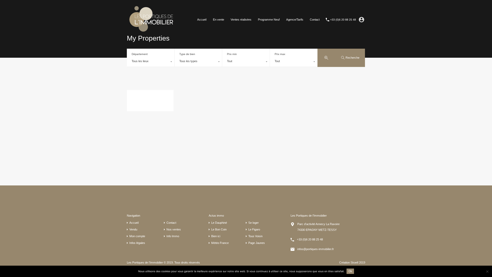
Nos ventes (173, 229)
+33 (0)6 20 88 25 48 (343, 19)
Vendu (133, 229)
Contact (315, 19)
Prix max (280, 54)
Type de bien (187, 54)
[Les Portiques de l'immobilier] (151, 33)
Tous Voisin (255, 236)
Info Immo (172, 236)
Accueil (201, 19)
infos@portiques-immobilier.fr (315, 249)
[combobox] (150, 62)
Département (140, 54)
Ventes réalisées (241, 19)
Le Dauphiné (219, 222)
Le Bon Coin (219, 229)
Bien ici (215, 236)
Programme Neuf (269, 19)
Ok (350, 271)
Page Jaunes (256, 242)
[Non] (487, 271)
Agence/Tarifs (294, 19)
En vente (218, 19)
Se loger (253, 222)
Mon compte (137, 236)
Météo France (220, 242)
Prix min (232, 54)
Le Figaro (254, 229)
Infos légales (137, 242)
